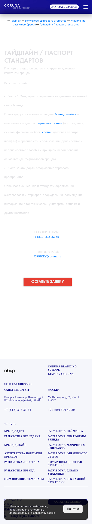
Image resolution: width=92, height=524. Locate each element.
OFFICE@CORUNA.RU (18, 384)
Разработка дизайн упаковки (63, 472)
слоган (47, 132)
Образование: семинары (24, 479)
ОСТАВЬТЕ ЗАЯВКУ (47, 282)
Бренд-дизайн (15, 444)
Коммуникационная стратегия (65, 464)
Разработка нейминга (65, 431)
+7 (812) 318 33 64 (17, 409)
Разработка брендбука (22, 436)
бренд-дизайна (65, 114)
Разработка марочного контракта (66, 446)
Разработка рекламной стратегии (66, 481)
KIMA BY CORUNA (61, 374)
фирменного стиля (49, 123)
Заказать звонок (64, 6)
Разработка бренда (19, 470)
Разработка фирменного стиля (68, 455)
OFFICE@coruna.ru (47, 256)
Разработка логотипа (22, 462)
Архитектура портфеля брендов (23, 455)
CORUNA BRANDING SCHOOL (62, 368)
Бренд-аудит (14, 431)
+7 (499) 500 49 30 (61, 409)
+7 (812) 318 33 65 (46, 236)
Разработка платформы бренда (67, 438)
